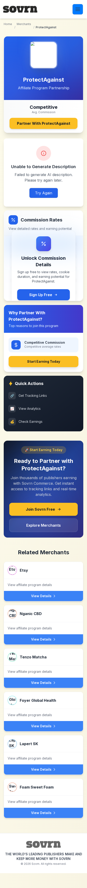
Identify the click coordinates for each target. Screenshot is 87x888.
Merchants (24, 24)
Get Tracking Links (28, 396)
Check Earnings (26, 421)
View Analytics (25, 408)
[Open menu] (77, 9)
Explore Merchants (43, 525)
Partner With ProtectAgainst (43, 123)
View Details (41, 596)
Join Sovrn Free (40, 509)
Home (8, 24)
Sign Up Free (40, 294)
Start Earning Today (43, 361)
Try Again (43, 193)
